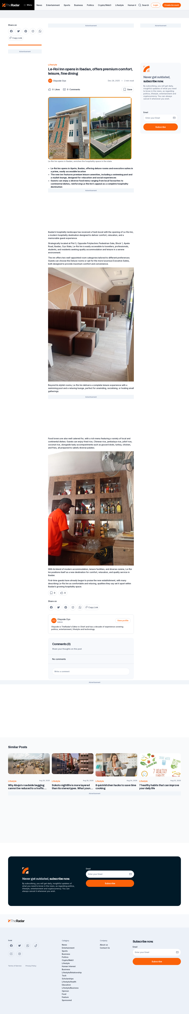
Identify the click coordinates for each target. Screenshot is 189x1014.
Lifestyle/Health (69, 982)
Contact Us (105, 948)
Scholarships (68, 979)
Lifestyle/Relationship (72, 972)
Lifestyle (119, 5)
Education (66, 985)
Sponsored (67, 1000)
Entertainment (53, 5)
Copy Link (17, 38)
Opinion (65, 991)
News (39, 5)
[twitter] (18, 31)
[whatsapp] (40, 31)
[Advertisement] (25, 95)
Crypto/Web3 (104, 5)
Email (145, 112)
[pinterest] (25, 31)
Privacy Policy (31, 966)
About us (104, 945)
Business (78, 5)
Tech (64, 975)
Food (64, 994)
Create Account (171, 5)
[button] (54, 89)
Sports (67, 5)
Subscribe (160, 127)
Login (155, 5)
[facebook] (11, 31)
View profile (122, 620)
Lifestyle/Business (70, 988)
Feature (65, 997)
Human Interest (135, 5)
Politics (90, 5)
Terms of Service (14, 966)
